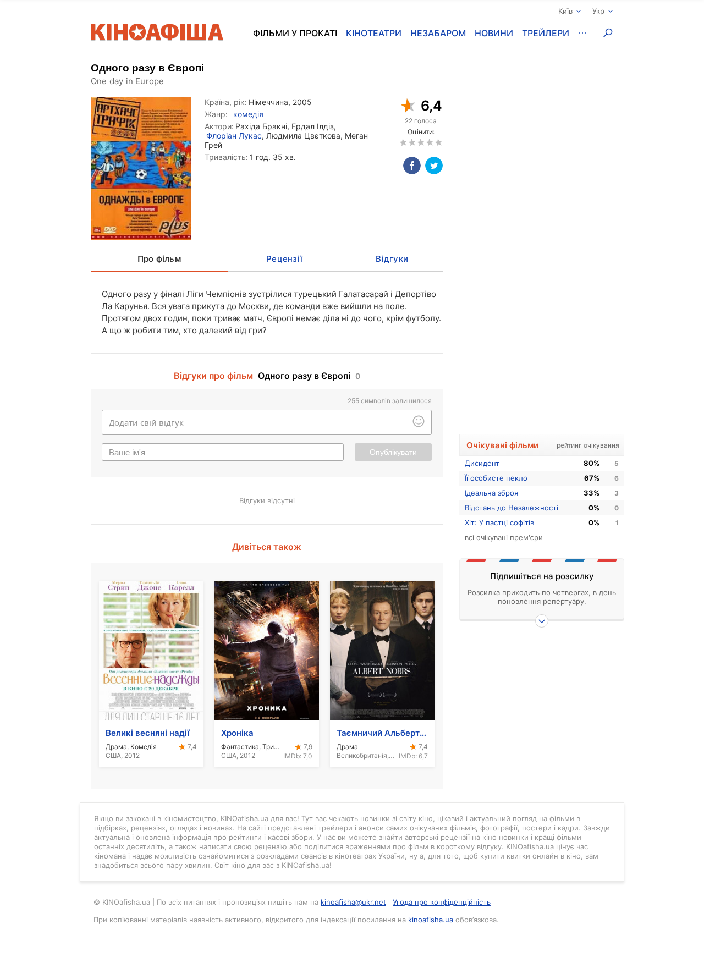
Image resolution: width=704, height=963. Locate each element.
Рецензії (284, 259)
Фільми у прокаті (295, 32)
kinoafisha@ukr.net (353, 902)
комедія (248, 114)
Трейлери (545, 32)
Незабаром (438, 32)
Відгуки (392, 259)
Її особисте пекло (496, 478)
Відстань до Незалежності (511, 507)
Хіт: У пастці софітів (499, 522)
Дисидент (482, 463)
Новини (494, 32)
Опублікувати (393, 452)
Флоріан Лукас (234, 135)
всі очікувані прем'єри (504, 537)
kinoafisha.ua (430, 919)
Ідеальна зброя (491, 492)
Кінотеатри (374, 32)
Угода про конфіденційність (442, 902)
